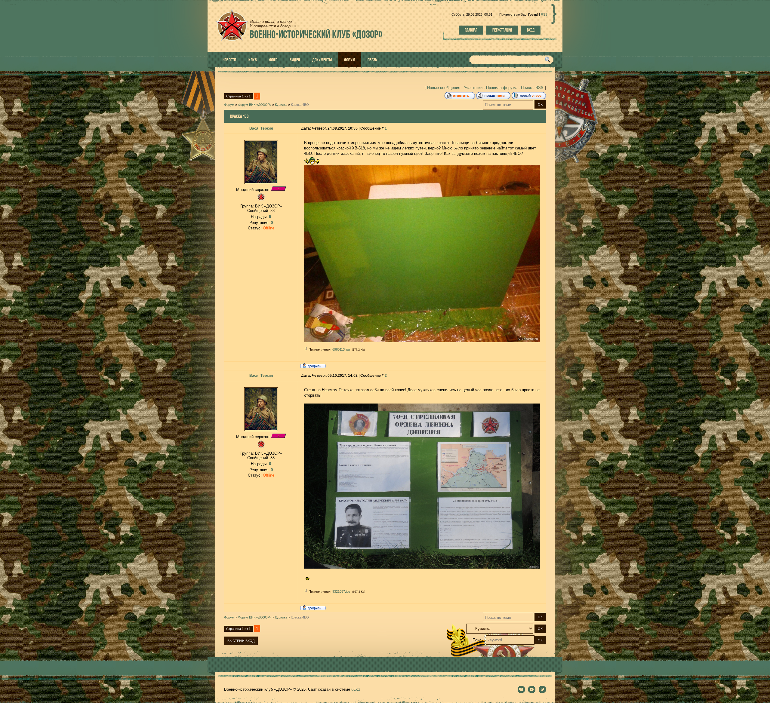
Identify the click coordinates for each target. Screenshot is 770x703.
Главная (471, 30)
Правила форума (501, 87)
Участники (473, 87)
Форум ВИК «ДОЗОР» (254, 104)
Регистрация (502, 30)
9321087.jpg (341, 591)
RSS (544, 14)
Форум (229, 104)
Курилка (281, 104)
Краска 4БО (300, 104)
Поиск (526, 87)
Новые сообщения (443, 87)
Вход (530, 30)
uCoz (355, 689)
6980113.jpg (341, 349)
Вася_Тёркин (261, 128)
